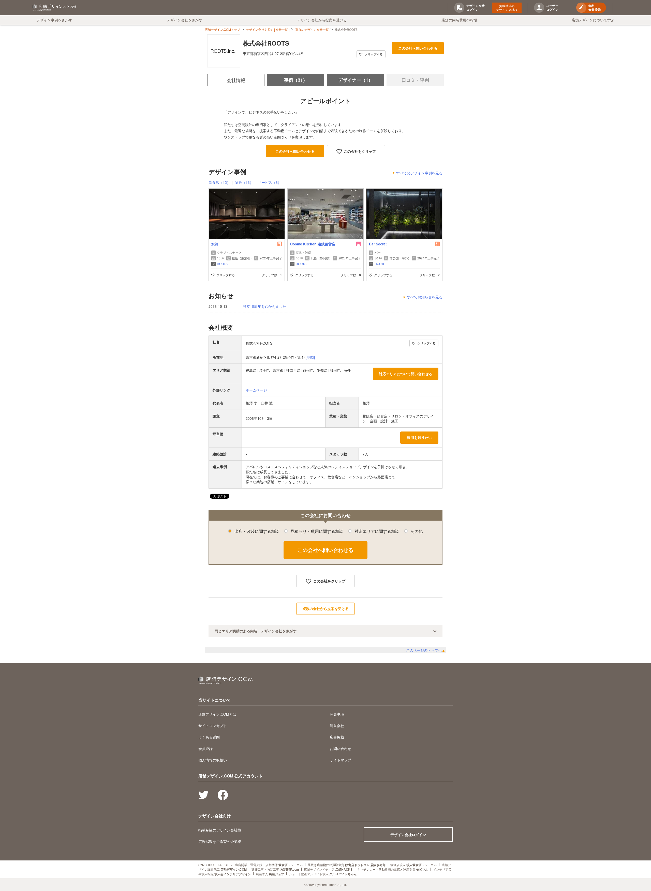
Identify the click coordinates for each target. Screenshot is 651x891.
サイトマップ (340, 759)
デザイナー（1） (355, 80)
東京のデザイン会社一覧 (312, 29)
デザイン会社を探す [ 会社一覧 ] (267, 29)
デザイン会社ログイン (408, 834)
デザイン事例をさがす (54, 19)
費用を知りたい (419, 437)
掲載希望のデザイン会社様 (506, 8)
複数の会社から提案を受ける (325, 608)
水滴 (214, 243)
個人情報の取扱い (212, 759)
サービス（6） (269, 182)
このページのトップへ (425, 650)
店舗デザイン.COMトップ (222, 29)
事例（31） (295, 80)
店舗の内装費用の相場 (459, 19)
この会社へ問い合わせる (417, 48)
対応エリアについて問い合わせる (405, 373)
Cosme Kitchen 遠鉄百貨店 (312, 243)
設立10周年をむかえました (264, 306)
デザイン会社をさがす (184, 19)
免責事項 (337, 714)
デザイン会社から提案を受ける (322, 19)
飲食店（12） (219, 182)
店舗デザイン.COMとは (217, 714)
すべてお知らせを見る (424, 296)
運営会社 (337, 725)
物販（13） (244, 182)
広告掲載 (337, 737)
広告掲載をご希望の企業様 (219, 841)
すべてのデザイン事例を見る (419, 172)
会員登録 (205, 748)
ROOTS (222, 263)
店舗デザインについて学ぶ (593, 19)
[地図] (310, 357)
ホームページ (256, 390)
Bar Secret (378, 243)
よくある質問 (209, 737)
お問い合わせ (340, 748)
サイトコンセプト (212, 725)
